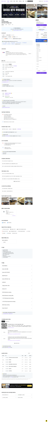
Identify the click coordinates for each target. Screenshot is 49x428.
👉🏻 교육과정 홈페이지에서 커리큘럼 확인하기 (7, 313)
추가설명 (37, 61)
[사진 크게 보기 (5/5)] (42, 14)
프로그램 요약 (38, 45)
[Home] (4, 1)
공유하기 (45, 70)
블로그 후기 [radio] (3, 321)
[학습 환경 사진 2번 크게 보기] (13, 201)
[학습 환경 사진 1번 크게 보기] (5, 201)
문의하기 (29, 353)
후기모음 (37, 66)
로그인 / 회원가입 (46, 1)
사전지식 (37, 52)
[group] (6, 321)
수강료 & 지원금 (38, 49)
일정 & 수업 (37, 48)
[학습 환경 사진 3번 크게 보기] (21, 201)
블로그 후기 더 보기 (16, 343)
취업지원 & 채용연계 (38, 60)
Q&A (37, 68)
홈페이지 (8, 80)
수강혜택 (37, 56)
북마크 (39, 70)
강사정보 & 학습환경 (38, 57)
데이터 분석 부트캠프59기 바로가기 (17, 30)
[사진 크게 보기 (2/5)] (32, 7)
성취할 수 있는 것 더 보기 (17, 181)
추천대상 (37, 53)
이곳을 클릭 (9, 347)
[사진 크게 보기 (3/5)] (42, 7)
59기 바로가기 (42, 30)
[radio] (7, 321)
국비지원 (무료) (7, 94)
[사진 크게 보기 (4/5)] (32, 14)
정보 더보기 (13, 215)
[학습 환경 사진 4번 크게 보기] (29, 201)
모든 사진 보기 (44, 16)
